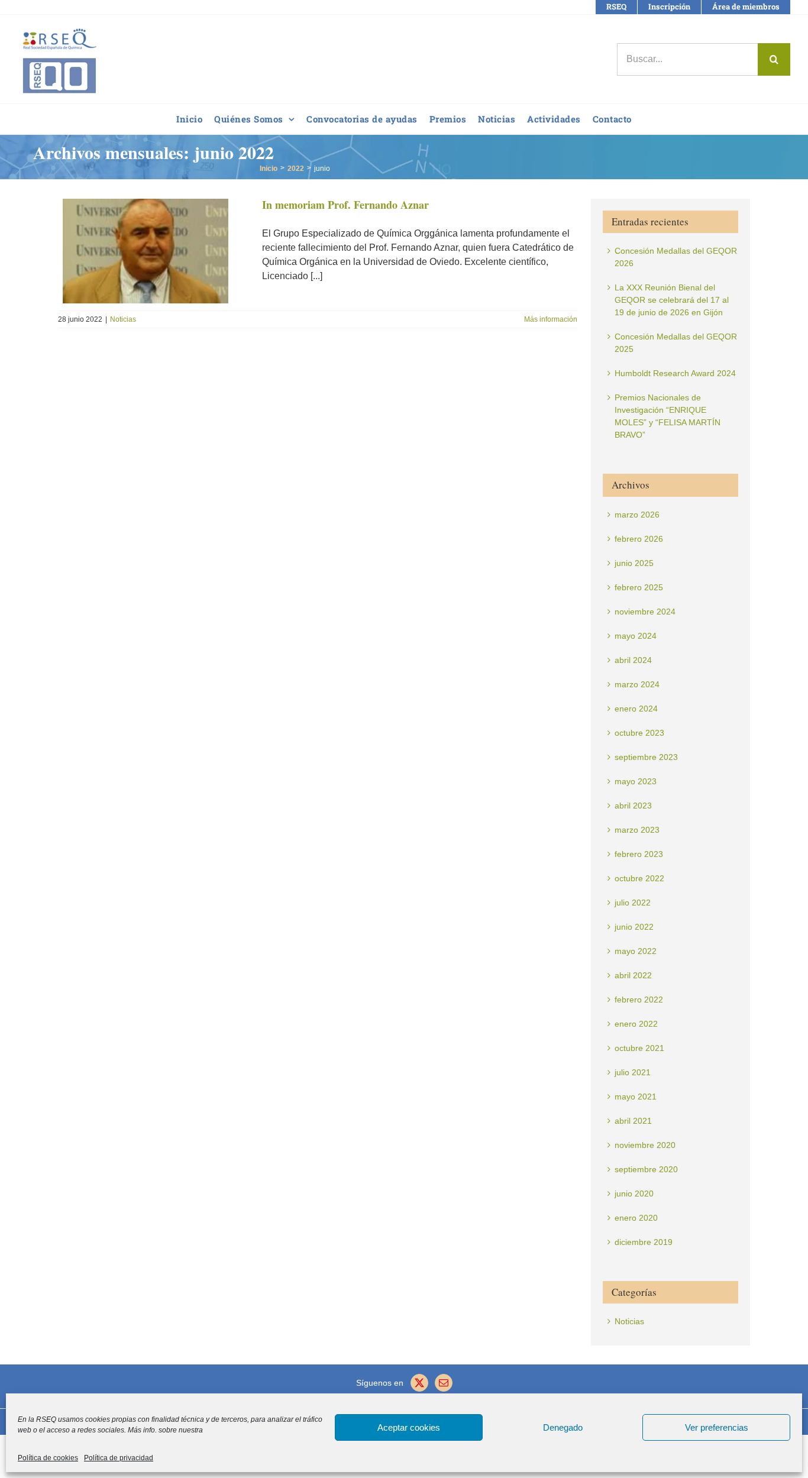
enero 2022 (636, 1024)
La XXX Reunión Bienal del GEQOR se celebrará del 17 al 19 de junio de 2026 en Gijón (672, 300)
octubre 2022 (639, 878)
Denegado (563, 1427)
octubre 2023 (639, 733)
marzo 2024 (637, 684)
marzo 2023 (637, 830)
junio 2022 (634, 927)
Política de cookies (48, 1458)
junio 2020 (634, 1193)
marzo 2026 (637, 514)
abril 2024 (633, 660)
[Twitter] (419, 1383)
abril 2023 (633, 805)
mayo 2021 (636, 1096)
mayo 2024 (636, 636)
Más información (550, 319)
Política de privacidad (118, 1458)
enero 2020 (636, 1217)
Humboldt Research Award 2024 (675, 373)
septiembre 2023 (646, 757)
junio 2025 (634, 563)
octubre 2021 (639, 1048)
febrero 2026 (639, 539)
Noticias (123, 319)
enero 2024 (636, 708)
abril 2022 (633, 975)
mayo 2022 (636, 951)
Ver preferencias (716, 1427)
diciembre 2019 (644, 1242)
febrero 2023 (639, 854)
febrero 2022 (639, 999)
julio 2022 (633, 902)
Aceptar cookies (408, 1427)
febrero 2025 (639, 587)
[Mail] (444, 1383)
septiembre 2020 (646, 1169)
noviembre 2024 (645, 611)
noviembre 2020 (645, 1145)
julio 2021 (633, 1072)
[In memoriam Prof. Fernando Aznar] (152, 251)
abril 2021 (633, 1121)
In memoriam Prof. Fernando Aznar (345, 204)
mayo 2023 (636, 781)
